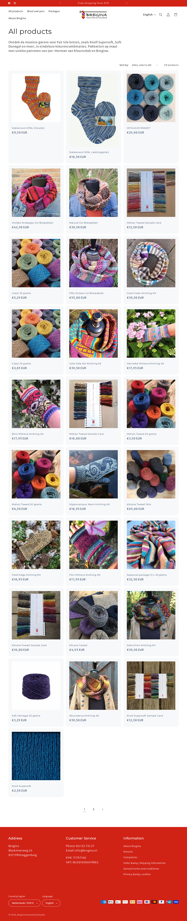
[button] (161, 14)
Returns (128, 851)
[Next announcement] (127, 3)
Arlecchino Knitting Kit (141, 645)
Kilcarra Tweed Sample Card (29, 645)
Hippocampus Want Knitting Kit (89, 504)
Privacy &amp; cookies (137, 874)
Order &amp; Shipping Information (144, 863)
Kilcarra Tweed (78, 645)
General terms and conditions (141, 868)
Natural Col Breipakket (83, 222)
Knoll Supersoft (21, 786)
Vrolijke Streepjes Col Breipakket (32, 222)
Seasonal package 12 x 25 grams (147, 574)
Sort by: (124, 65)
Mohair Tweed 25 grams (141, 434)
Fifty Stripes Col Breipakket (86, 293)
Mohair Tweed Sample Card (144, 222)
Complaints (130, 857)
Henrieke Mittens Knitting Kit (145, 363)
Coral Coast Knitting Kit (141, 293)
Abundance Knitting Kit (84, 715)
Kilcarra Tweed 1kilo (139, 504)
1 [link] (84, 809)
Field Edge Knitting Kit (26, 574)
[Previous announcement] (60, 3)
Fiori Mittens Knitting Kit (85, 574)
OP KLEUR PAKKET (138, 128)
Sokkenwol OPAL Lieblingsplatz (89, 152)
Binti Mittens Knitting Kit (28, 434)
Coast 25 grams (21, 293)
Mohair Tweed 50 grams (27, 504)
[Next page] (102, 809)
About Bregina (132, 846)
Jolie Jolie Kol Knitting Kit (85, 363)
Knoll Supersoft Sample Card (145, 715)
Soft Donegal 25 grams (26, 715)
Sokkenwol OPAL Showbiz (28, 128)
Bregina (21, 915)
